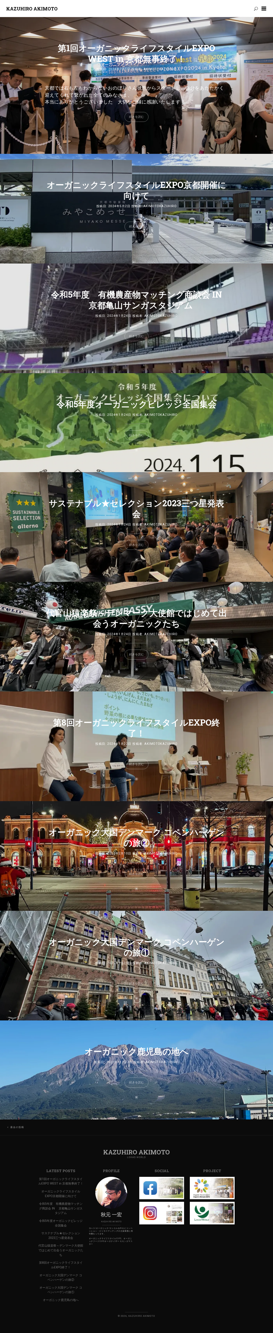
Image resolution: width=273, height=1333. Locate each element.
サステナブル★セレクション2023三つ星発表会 (136, 508)
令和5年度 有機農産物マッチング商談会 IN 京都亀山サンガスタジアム (136, 300)
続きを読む (136, 117)
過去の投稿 (17, 1127)
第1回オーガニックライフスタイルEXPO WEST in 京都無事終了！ (136, 53)
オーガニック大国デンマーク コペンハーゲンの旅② (137, 837)
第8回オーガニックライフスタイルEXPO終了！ (136, 728)
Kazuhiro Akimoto (32, 9)
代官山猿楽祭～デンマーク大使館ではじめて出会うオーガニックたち (136, 618)
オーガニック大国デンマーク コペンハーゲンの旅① (137, 947)
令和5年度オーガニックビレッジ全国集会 (136, 404)
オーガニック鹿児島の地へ (137, 1051)
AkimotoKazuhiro (160, 69)
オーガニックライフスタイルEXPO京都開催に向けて (136, 190)
